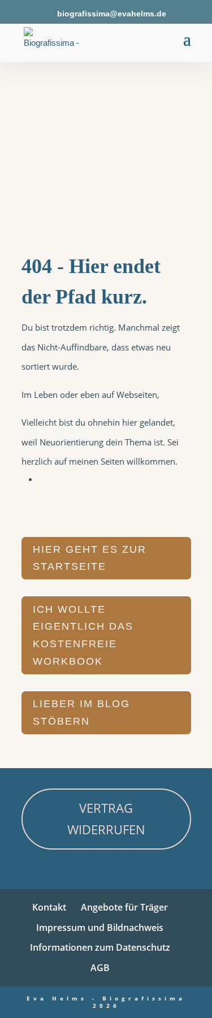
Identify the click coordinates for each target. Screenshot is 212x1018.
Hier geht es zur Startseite (89, 558)
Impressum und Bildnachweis (99, 927)
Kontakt (49, 907)
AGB (100, 967)
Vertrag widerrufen (106, 818)
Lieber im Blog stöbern (81, 712)
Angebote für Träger (124, 907)
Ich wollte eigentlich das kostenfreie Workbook (83, 635)
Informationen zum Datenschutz (100, 947)
